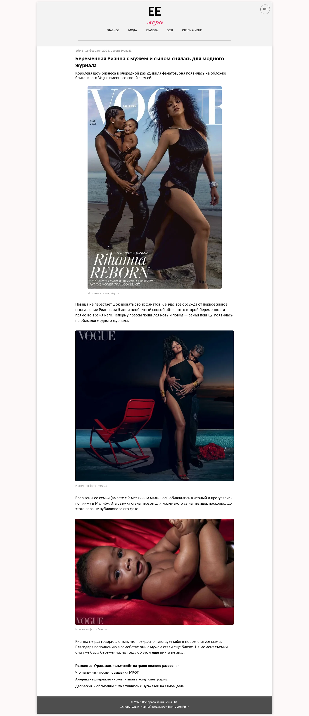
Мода (132, 30)
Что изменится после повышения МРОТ (107, 673)
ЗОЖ (170, 30)
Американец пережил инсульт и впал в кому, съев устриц (121, 679)
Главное (113, 30)
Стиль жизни (192, 30)
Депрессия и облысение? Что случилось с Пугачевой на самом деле (129, 686)
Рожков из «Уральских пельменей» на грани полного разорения (127, 666)
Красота (152, 30)
